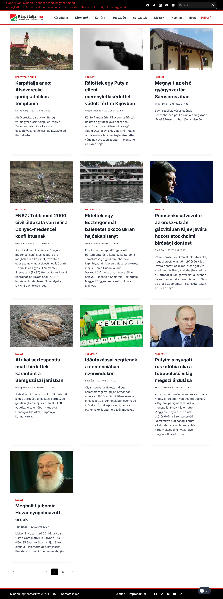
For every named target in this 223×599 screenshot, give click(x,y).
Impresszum (137, 594)
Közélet (90, 77)
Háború (206, 17)
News (193, 17)
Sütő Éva (159, 250)
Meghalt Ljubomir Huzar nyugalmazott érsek (37, 512)
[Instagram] (160, 5)
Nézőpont (21, 209)
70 (73, 572)
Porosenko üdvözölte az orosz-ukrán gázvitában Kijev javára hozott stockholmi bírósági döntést (181, 229)
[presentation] (41, 49)
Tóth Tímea (161, 103)
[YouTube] (167, 5)
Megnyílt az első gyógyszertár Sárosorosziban (173, 89)
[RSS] (173, 5)
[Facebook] (148, 5)
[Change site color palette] (204, 590)
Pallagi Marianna (24, 387)
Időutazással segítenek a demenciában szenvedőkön (111, 366)
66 (36, 572)
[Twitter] (154, 5)
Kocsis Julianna (93, 110)
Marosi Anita (21, 110)
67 (45, 572)
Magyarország (94, 209)
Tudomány (91, 354)
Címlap (120, 594)
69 (64, 572)
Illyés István (91, 243)
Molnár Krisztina (23, 243)
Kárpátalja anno (25, 77)
